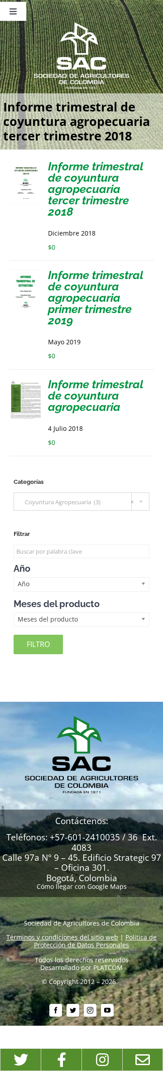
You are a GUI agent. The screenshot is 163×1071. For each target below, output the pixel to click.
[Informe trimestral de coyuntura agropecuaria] (26, 382)
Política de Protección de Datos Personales (95, 941)
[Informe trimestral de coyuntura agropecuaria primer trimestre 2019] (26, 273)
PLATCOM (108, 967)
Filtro (38, 644)
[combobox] (81, 501)
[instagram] (90, 1010)
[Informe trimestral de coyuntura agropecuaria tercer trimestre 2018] (26, 164)
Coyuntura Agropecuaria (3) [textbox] (77, 502)
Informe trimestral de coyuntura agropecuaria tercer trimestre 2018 (95, 188)
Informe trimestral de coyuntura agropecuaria (95, 395)
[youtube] (107, 1010)
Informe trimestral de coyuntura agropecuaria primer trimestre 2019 (95, 297)
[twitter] (73, 1010)
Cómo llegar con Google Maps (82, 886)
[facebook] (55, 1010)
